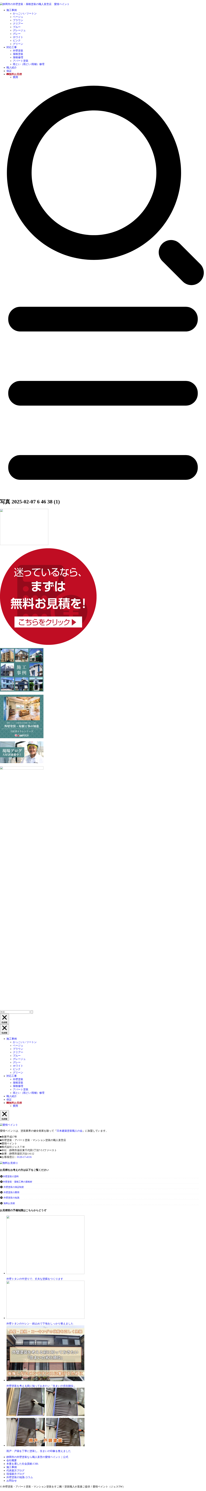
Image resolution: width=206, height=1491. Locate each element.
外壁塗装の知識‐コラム (19, 1477)
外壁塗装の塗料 (11, 1176)
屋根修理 (18, 57)
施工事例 (11, 10)
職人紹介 (11, 67)
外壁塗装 (18, 50)
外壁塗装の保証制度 (14, 1187)
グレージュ (19, 30)
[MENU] (103, 493)
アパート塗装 (20, 60)
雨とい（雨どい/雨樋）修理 (28, 64)
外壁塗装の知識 (11, 1198)
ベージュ (18, 16)
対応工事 (11, 47)
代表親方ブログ (15, 1470)
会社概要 (11, 1460)
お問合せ (11, 1480)
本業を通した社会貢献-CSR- (22, 1463)
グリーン (18, 43)
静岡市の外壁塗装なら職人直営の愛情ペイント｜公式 (37, 1457)
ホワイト (18, 37)
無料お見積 (9, 1203)
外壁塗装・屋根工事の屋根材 (17, 1182)
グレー (17, 33)
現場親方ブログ (15, 1473)
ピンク (17, 40)
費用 (15, 77)
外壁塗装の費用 (11, 1192)
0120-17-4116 (24, 1157)
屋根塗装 (18, 54)
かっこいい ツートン (25, 13)
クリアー (18, 23)
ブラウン (18, 20)
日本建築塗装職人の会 (69, 1130)
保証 (9, 71)
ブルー (17, 27)
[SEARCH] (103, 286)
